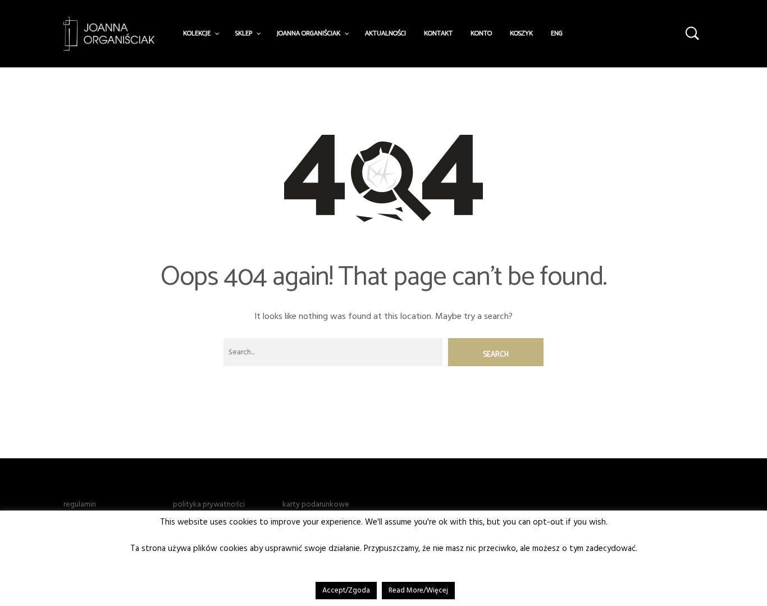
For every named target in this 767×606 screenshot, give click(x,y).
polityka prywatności (209, 504)
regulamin (79, 504)
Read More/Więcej (418, 590)
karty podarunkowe (315, 504)
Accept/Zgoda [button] (346, 590)
